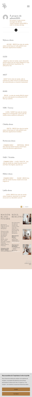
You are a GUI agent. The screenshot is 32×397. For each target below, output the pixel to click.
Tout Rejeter (16, 394)
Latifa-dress (7, 190)
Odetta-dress (8, 124)
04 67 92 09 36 (16, 251)
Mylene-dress (8, 40)
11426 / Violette (9, 157)
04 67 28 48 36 (16, 242)
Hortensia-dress (9, 141)
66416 (5, 91)
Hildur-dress (7, 174)
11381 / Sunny (8, 108)
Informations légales (28, 261)
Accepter (16, 389)
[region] (16, 385)
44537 (5, 75)
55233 (5, 56)
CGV (30, 262)
